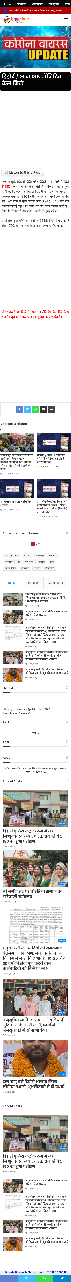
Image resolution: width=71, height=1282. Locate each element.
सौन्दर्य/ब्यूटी (49, 568)
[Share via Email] (43, 409)
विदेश (52, 561)
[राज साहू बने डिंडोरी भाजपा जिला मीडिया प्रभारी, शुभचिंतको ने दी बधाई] (13, 675)
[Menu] (66, 19)
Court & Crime (12, 555)
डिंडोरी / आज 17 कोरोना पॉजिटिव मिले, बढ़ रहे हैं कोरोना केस (51, 458)
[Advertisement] (35, 127)
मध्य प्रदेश (29, 561)
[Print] (51, 409)
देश (19, 561)
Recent (12, 583)
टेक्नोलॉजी (53, 555)
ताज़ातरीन (9, 561)
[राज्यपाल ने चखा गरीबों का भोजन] (17, 488)
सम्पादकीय (25, 568)
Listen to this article (25, 172)
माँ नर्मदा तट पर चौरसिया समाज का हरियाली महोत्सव (46, 613)
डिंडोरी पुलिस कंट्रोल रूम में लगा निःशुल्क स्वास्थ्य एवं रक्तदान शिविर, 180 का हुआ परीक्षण (46, 597)
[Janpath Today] (16, 20)
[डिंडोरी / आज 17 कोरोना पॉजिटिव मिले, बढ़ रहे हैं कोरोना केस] (54, 442)
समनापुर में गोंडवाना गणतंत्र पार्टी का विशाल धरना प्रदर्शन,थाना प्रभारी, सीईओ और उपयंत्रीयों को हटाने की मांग (16, 462)
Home (27, 555)
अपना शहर (39, 555)
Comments (56, 583)
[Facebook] (19, 409)
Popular (33, 583)
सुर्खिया (37, 568)
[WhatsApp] (35, 409)
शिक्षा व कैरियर (10, 568)
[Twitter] (27, 409)
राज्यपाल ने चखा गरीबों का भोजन (16, 503)
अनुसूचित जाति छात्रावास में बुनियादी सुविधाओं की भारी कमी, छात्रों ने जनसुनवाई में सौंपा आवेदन (46, 655)
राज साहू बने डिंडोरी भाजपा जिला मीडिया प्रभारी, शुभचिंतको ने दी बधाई (46, 671)
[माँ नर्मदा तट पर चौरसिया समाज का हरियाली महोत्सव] (13, 617)
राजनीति (42, 561)
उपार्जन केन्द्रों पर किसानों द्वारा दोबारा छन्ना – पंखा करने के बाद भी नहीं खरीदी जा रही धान (52, 507)
